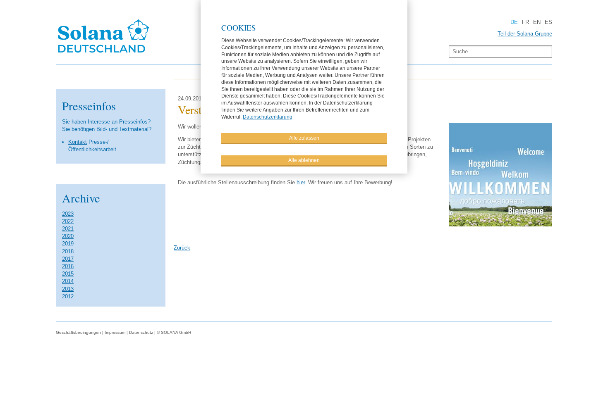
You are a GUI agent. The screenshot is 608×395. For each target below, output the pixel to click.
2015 (68, 274)
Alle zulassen (304, 138)
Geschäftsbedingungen (78, 332)
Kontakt (77, 142)
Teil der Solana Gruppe (525, 34)
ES (548, 22)
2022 (68, 221)
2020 (68, 236)
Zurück (182, 248)
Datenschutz (141, 332)
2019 (68, 243)
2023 (68, 214)
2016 (68, 266)
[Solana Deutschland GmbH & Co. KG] (104, 54)
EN (537, 22)
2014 (68, 281)
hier (301, 182)
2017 (68, 259)
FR (525, 22)
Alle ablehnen (304, 160)
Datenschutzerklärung (267, 117)
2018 (68, 251)
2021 (68, 229)
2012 (68, 296)
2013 (68, 289)
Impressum (115, 332)
